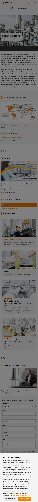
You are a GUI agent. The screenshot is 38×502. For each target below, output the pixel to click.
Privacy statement (24, 495)
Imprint (15, 495)
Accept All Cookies (24, 498)
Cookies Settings (10, 498)
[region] (19, 477)
